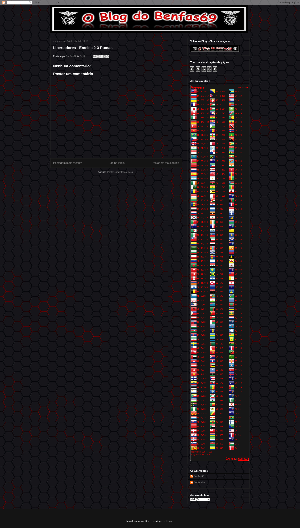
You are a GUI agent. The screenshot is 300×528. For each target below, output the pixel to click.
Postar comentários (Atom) (120, 172)
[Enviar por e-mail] (94, 56)
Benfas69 (199, 476)
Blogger (169, 521)
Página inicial (117, 162)
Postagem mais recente (67, 162)
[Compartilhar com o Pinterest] (107, 56)
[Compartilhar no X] (101, 56)
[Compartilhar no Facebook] (104, 56)
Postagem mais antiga (165, 162)
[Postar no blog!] (97, 56)
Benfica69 (199, 482)
